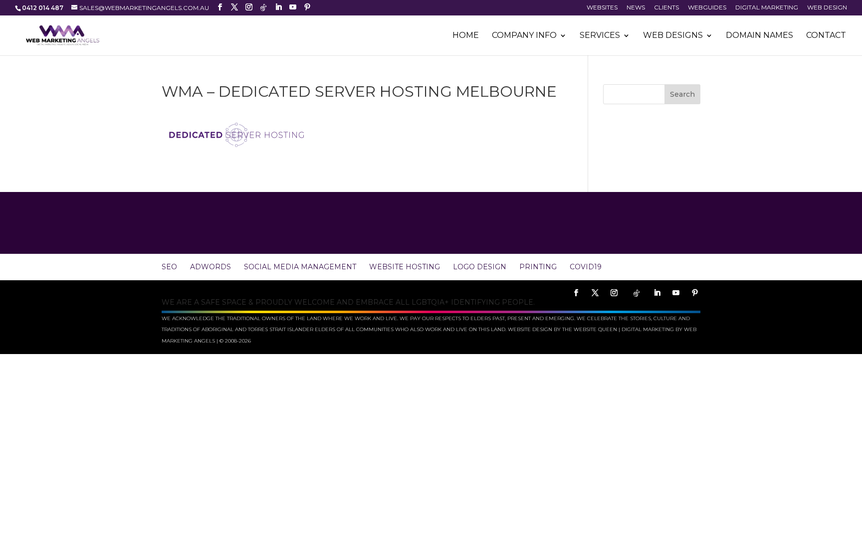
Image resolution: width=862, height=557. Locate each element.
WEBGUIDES (707, 7)
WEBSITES (602, 7)
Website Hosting (404, 266)
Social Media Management (300, 266)
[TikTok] (263, 7)
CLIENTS (666, 7)
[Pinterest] (307, 7)
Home (465, 36)
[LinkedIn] (278, 7)
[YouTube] (292, 7)
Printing (538, 266)
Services (600, 36)
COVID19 (586, 266)
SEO (169, 266)
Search (682, 94)
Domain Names (759, 36)
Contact (826, 36)
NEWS (636, 7)
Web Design (827, 7)
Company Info (524, 36)
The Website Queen (589, 329)
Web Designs (673, 36)
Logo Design (479, 266)
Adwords (210, 266)
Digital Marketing (766, 7)
